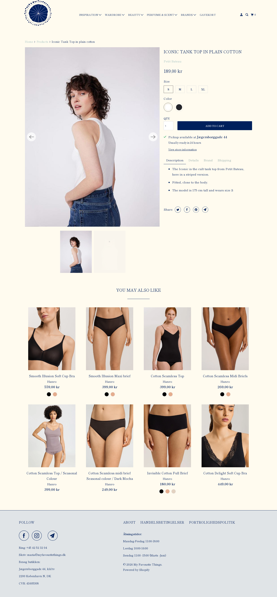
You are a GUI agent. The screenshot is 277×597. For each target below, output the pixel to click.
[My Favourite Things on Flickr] (46, 536)
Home (29, 42)
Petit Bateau (172, 61)
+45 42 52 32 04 (36, 548)
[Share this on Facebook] (186, 210)
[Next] (153, 136)
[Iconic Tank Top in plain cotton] (92, 137)
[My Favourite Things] (37, 13)
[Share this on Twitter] (177, 210)
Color (168, 98)
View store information (182, 149)
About (129, 522)
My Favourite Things (148, 564)
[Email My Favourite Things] (54, 536)
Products (42, 42)
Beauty (134, 15)
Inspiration (89, 15)
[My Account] (241, 14)
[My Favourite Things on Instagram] (38, 536)
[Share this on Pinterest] (195, 210)
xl (203, 89)
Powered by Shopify (136, 570)
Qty (167, 118)
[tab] (175, 160)
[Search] (247, 14)
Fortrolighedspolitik (212, 522)
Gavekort (208, 15)
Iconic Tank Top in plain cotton (203, 52)
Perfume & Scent (161, 15)
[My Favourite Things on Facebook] (25, 536)
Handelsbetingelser (162, 522)
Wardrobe (113, 15)
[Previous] (31, 136)
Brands (187, 15)
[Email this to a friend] (204, 210)
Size (167, 81)
